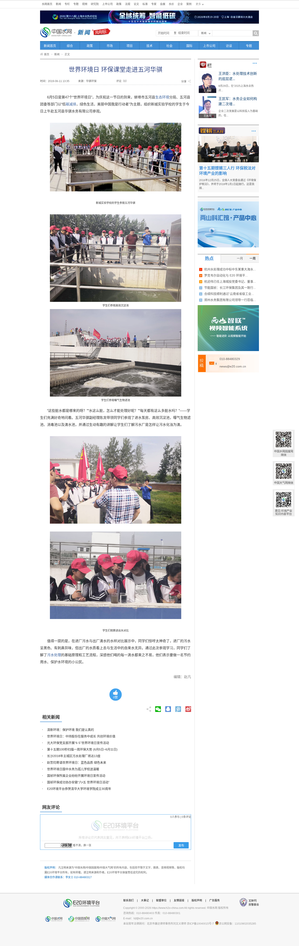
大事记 (145, 900)
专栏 (67, 4)
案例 (189, 4)
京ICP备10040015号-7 (200, 923)
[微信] (158, 707)
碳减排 (71, 104)
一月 (240, 258)
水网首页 (47, 4)
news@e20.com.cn (233, 366)
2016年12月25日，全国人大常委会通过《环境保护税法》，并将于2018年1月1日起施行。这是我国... (227, 184)
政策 (118, 4)
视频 (84, 4)
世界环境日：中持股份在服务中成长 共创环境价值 (81, 736)
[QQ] (168, 707)
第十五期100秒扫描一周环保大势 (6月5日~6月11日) (82, 749)
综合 (70, 45)
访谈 (229, 45)
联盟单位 (161, 900)
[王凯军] (207, 97)
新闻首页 (50, 45)
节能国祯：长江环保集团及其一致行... (230, 287)
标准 (145, 4)
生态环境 (162, 97)
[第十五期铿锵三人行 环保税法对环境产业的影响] (228, 137)
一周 (253, 258)
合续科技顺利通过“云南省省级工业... (229, 294)
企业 (180, 4)
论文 (136, 4)
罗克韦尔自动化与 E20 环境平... (226, 275)
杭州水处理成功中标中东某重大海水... (230, 269)
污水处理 (54, 655)
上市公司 (107, 4)
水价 (171, 4)
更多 (255, 63)
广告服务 (214, 900)
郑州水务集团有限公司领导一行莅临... (230, 300)
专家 (154, 4)
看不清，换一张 (82, 845)
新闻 (58, 4)
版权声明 (197, 900)
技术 (149, 45)
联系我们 (128, 900)
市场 (110, 45)
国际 (189, 45)
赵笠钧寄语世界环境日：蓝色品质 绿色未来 (76, 762)
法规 (127, 4)
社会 (169, 45)
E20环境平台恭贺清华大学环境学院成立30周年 (79, 788)
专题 (76, 4)
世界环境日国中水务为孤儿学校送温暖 (73, 769)
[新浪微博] (188, 707)
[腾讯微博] (178, 707)
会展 (162, 4)
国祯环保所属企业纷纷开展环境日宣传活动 (76, 775)
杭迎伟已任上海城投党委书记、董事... (230, 281)
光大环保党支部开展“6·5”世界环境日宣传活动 (78, 743)
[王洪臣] (207, 72)
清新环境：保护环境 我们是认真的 (70, 729)
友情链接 (179, 900)
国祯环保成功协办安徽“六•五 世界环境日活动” (78, 782)
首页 (46, 54)
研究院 (95, 4)
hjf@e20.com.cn (143, 918)
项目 (130, 45)
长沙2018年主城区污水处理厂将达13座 (73, 756)
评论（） (122, 81)
